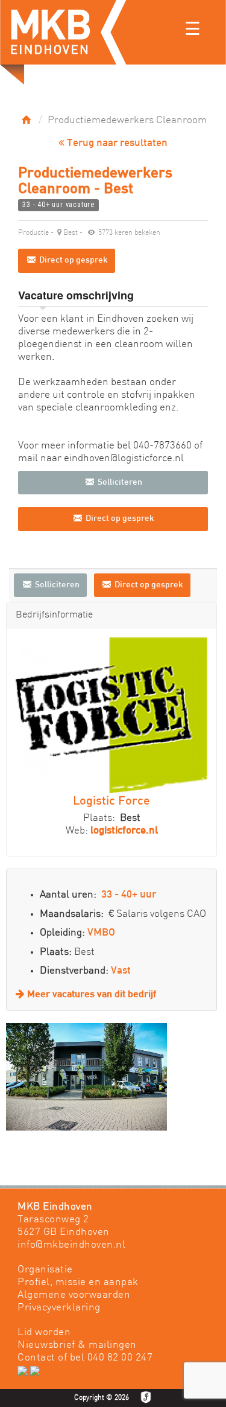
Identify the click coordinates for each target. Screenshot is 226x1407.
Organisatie (45, 1270)
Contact (36, 1358)
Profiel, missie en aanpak (78, 1282)
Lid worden (44, 1332)
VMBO (101, 933)
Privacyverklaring (59, 1308)
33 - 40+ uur (128, 895)
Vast (121, 971)
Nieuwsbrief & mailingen (77, 1345)
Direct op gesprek (72, 260)
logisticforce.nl (124, 831)
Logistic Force (111, 801)
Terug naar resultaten (116, 143)
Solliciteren (119, 483)
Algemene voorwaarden (73, 1295)
